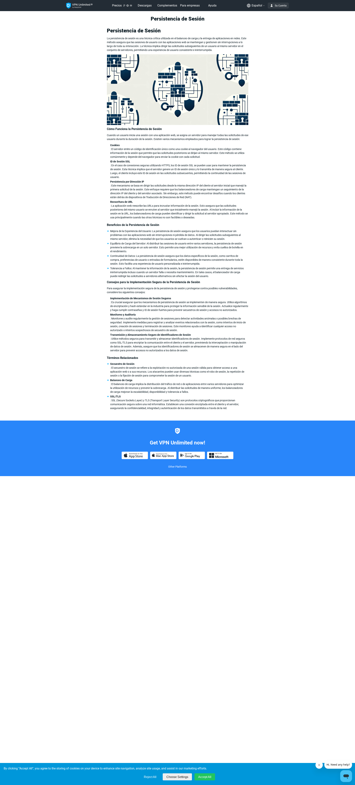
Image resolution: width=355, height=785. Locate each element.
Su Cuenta (281, 5)
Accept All (204, 777)
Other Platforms (177, 466)
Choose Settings (177, 777)
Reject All (150, 777)
